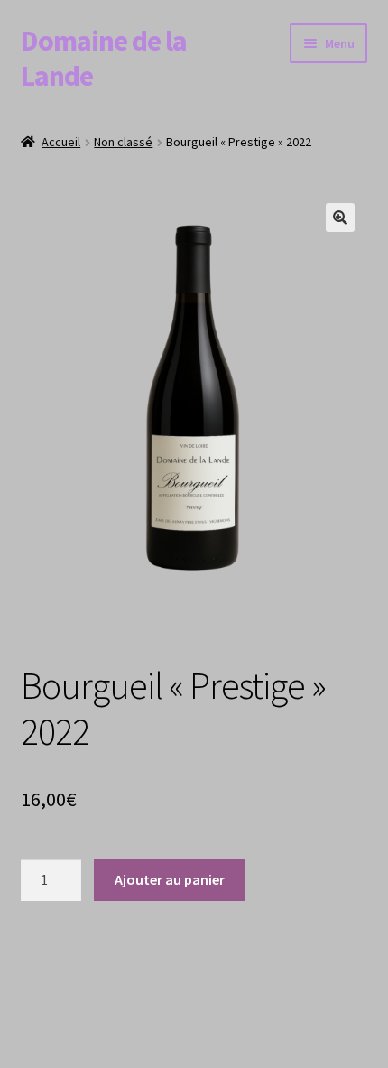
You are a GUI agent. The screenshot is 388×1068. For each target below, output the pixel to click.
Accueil (61, 142)
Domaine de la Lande (104, 58)
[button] (340, 217)
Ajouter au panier (170, 879)
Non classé (123, 142)
